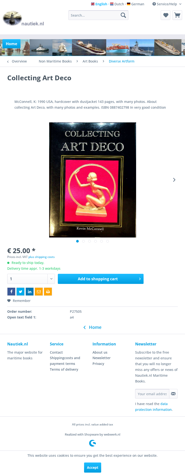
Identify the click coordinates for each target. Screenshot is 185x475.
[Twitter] (20, 291)
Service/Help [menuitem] (167, 4)
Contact (56, 352)
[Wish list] (165, 15)
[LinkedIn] (29, 291)
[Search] (123, 15)
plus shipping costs (41, 257)
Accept (92, 467)
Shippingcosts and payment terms (65, 361)
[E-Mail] (39, 291)
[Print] (48, 291)
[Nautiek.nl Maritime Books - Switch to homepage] (23, 21)
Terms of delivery (64, 369)
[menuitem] (98, 15)
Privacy (98, 363)
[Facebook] (11, 291)
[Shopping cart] (177, 15)
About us (99, 352)
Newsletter (101, 358)
